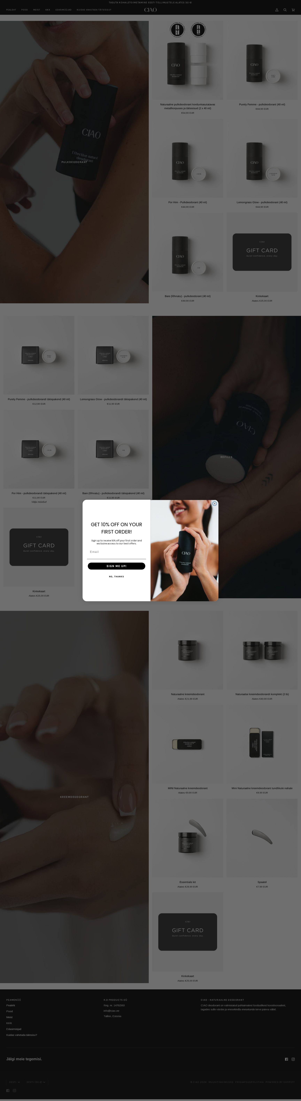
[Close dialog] (215, 503)
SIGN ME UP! (117, 566)
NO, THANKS (116, 576)
